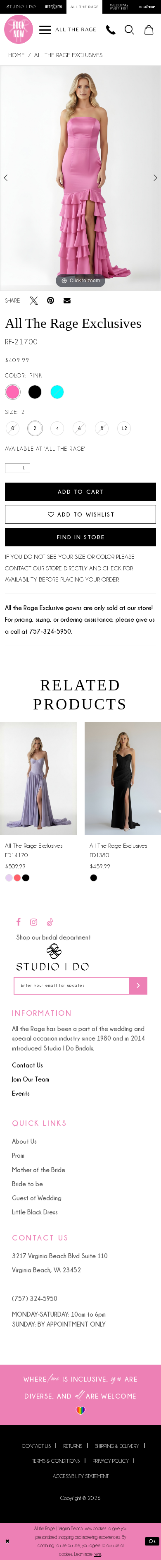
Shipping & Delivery (117, 1446)
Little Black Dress (35, 1212)
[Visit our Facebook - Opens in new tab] (18, 922)
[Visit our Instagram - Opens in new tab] (33, 922)
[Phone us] (111, 29)
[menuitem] (130, 29)
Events (21, 1093)
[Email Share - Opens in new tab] (67, 300)
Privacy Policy (111, 1461)
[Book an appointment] (18, 29)
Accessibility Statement (81, 1476)
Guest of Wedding (37, 1198)
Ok (152, 1541)
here (97, 1554)
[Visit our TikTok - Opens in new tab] (50, 922)
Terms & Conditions (56, 1461)
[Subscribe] (138, 986)
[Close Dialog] (8, 1541)
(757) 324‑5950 (34, 1298)
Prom (18, 1155)
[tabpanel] (80, 178)
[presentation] (38, 778)
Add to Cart (81, 491)
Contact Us (27, 1065)
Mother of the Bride (38, 1169)
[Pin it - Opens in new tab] (50, 300)
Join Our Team (30, 1079)
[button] (130, 29)
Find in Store (81, 537)
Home (16, 55)
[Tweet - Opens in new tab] (34, 300)
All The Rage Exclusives (68, 55)
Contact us (36, 1446)
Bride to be (27, 1183)
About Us (24, 1141)
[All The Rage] (75, 29)
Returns (73, 1446)
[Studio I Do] (52, 956)
